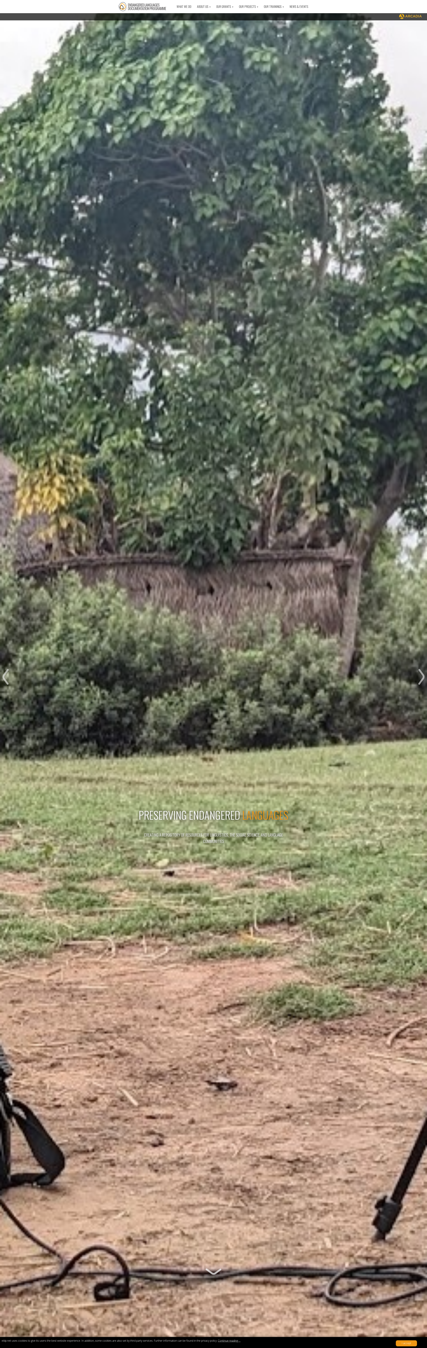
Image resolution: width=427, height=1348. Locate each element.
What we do (184, 6)
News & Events (299, 6)
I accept (406, 1343)
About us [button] (203, 6)
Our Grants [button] (224, 6)
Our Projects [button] (248, 6)
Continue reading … (229, 1340)
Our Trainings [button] (273, 6)
